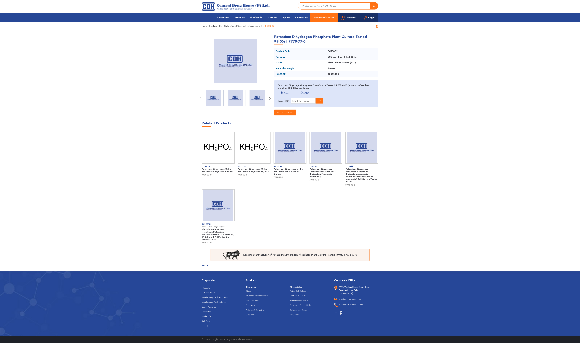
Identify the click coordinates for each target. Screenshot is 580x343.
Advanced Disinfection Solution (258, 295)
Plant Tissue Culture (298, 295)
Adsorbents (250, 305)
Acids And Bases (252, 300)
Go (319, 101)
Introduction (206, 287)
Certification (206, 311)
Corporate (223, 17)
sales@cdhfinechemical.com (350, 298)
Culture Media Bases (298, 310)
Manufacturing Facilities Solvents (215, 297)
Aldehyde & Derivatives (255, 310)
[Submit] (374, 6)
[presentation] (201, 99)
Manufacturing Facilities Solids (214, 302)
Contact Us (301, 17)
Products (240, 17)
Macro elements (255, 25)
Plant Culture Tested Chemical (232, 25)
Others (248, 291)
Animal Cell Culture (298, 291)
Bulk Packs (206, 321)
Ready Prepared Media (299, 300)
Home (204, 25)
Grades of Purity (208, 316)
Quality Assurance (209, 306)
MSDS (306, 93)
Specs (286, 93)
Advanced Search (324, 17)
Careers (272, 17)
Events (286, 17)
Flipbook (205, 325)
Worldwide (256, 17)
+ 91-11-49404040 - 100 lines (351, 304)
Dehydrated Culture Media (300, 305)
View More (250, 314)
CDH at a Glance (208, 292)
